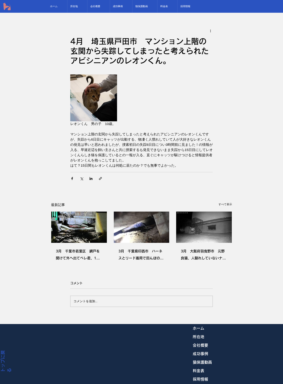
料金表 (198, 371)
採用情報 (200, 379)
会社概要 (200, 345)
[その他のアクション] (210, 30)
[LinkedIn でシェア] (91, 178)
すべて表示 (225, 204)
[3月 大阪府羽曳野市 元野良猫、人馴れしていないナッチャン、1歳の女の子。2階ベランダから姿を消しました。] (204, 227)
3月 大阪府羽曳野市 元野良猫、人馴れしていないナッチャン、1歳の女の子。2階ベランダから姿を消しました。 (204, 255)
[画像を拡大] (93, 97)
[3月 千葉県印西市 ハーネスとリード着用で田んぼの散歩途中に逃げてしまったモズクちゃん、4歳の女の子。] (141, 227)
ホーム (198, 328)
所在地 (198, 337)
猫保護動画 (202, 362)
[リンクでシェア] (100, 178)
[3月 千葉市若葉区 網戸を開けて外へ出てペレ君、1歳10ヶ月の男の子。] (79, 227)
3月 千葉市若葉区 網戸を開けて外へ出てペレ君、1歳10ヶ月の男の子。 (78, 255)
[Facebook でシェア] (72, 178)
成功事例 (200, 354)
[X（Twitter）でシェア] (81, 178)
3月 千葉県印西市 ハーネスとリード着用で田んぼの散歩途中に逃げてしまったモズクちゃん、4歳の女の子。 (140, 255)
